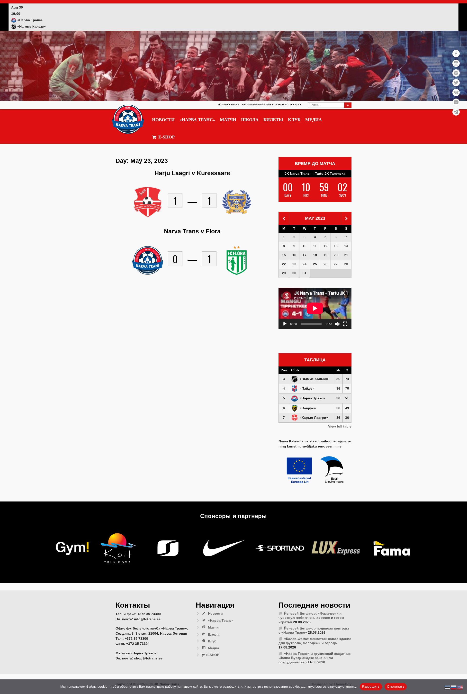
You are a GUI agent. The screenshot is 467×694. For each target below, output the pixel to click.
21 (346, 255)
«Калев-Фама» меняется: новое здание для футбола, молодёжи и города (314, 641)
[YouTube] (456, 102)
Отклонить (395, 686)
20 (336, 255)
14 (346, 246)
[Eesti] (447, 687)
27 (336, 264)
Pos (284, 370)
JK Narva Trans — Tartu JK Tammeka (315, 173)
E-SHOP (166, 137)
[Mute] (337, 323)
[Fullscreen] (345, 323)
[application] (314, 308)
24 (304, 264)
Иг (338, 370)
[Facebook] (456, 53)
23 (294, 264)
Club (295, 370)
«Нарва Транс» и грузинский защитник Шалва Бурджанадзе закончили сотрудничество (314, 658)
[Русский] (454, 687)
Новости (163, 119)
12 (325, 246)
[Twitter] (456, 82)
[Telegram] (456, 112)
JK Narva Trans (228, 104)
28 (346, 264)
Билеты (273, 119)
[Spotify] (456, 73)
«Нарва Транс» (197, 119)
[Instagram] (456, 63)
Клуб (294, 119)
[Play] (284, 323)
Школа (250, 119)
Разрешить (370, 686)
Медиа (313, 119)
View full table (339, 426)
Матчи (228, 119)
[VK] (456, 92)
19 (325, 255)
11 (315, 246)
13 (336, 246)
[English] (460, 687)
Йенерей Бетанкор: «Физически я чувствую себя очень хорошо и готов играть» (311, 618)
